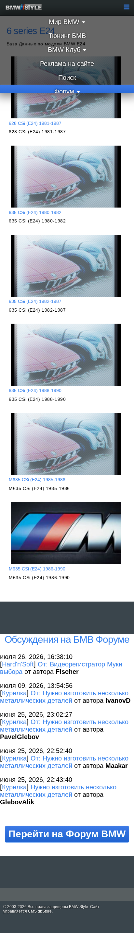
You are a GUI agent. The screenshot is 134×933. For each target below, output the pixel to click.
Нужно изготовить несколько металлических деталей (58, 790)
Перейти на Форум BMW (67, 834)
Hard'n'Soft (18, 664)
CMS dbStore (40, 911)
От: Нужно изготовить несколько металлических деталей (64, 696)
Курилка (14, 693)
